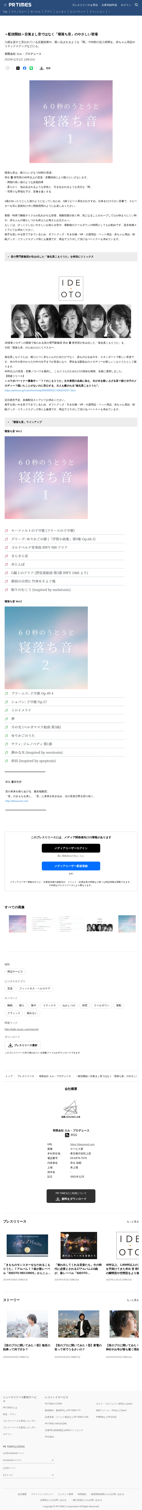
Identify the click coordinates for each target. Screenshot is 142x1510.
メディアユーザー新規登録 (71, 865)
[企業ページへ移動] (71, 1110)
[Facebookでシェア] (25, 68)
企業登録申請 (109, 5)
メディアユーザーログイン (71, 848)
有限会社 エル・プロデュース (55, 1076)
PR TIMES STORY (53, 1403)
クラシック (13, 1013)
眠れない (32, 1013)
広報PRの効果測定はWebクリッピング (64, 1430)
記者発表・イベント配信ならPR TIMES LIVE (67, 1416)
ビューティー (77, 11)
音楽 (10, 988)
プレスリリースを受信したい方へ (19, 1420)
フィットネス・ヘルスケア (34, 988)
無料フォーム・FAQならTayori (111, 1410)
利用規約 (82, 1494)
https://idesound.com (82, 1144)
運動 (118, 1005)
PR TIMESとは (10, 1407)
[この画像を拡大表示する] (18, 924)
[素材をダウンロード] (42, 68)
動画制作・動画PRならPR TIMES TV (62, 1410)
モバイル (35, 11)
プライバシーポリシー (42, 1494)
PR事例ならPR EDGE (106, 1416)
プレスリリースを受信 (85, 5)
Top (5, 11)
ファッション (97, 11)
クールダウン (101, 1005)
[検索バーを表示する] (136, 4)
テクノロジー (19, 11)
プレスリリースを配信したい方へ (19, 1427)
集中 (33, 1005)
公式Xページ (9, 1468)
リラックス (49, 1005)
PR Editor (49, 1436)
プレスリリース (25, 1076)
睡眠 (10, 1005)
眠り (21, 1005)
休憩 (84, 1005)
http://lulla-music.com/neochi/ (22, 1029)
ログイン (126, 5)
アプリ (48, 11)
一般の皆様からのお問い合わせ (86, 1500)
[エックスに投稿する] (18, 68)
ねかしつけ (68, 1005)
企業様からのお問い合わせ (53, 1500)
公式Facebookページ (13, 1453)
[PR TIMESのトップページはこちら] (20, 5)
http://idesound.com (16, 800)
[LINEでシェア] (31, 68)
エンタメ (61, 11)
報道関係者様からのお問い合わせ (107, 1494)
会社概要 (22, 1494)
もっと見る (133, 1221)
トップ (9, 1076)
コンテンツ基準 (65, 1494)
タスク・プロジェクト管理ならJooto (114, 1403)
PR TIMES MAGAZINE (56, 1423)
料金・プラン (9, 1414)
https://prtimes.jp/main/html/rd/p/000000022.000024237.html (40, 390)
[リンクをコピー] (48, 68)
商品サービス (15, 971)
